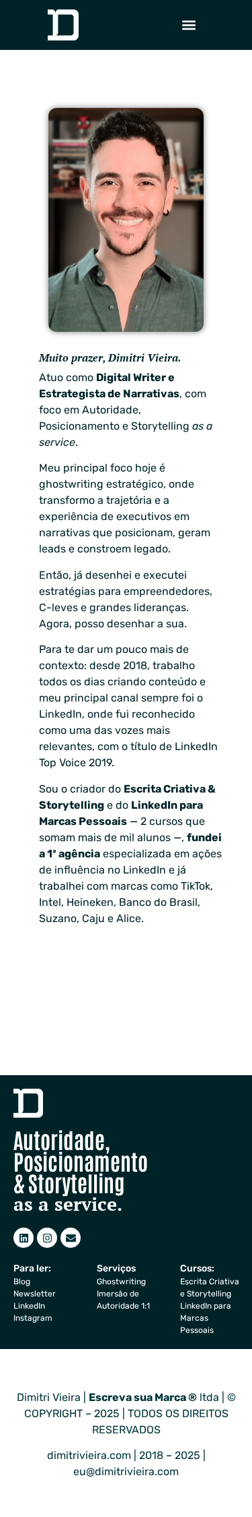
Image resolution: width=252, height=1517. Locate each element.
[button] (189, 24)
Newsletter (34, 1293)
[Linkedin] (23, 1238)
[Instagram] (47, 1238)
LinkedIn (29, 1306)
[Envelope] (70, 1238)
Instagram (32, 1318)
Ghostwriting (121, 1281)
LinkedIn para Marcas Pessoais (205, 1318)
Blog (21, 1281)
